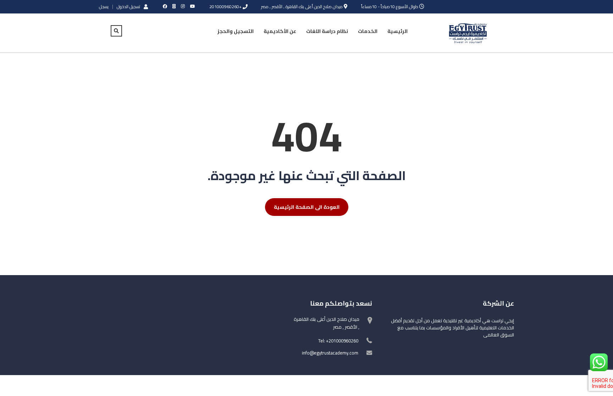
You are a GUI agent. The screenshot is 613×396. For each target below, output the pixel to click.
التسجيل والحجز (235, 31)
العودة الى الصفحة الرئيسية (306, 207)
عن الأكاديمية (280, 31)
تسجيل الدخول (128, 6)
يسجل (104, 7)
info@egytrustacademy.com (330, 352)
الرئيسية (397, 31)
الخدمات (367, 31)
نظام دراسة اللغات (327, 31)
